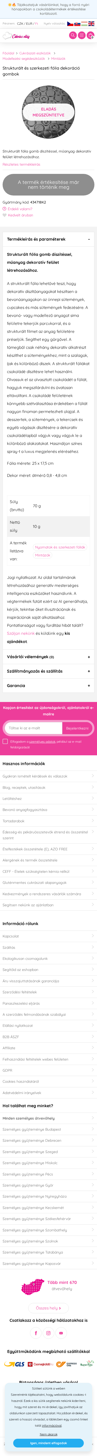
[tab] (48, 239)
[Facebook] (36, 1333)
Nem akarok (48, 1434)
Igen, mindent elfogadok (48, 1443)
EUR (29, 24)
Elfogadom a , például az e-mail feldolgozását (45, 744)
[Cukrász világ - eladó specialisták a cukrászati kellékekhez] (16, 35)
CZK (20, 24)
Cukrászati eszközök (35, 53)
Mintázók (58, 58)
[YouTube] (61, 1333)
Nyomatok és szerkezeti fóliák (60, 547)
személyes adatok (42, 741)
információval (52, 1425)
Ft (36, 24)
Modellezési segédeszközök (24, 58)
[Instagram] (48, 1333)
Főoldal (8, 53)
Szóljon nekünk (21, 633)
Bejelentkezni (77, 728)
